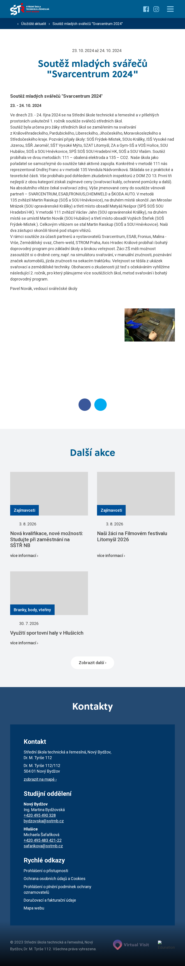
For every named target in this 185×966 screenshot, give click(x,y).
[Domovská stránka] (30, 9)
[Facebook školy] (146, 9)
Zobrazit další (91, 662)
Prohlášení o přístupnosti (46, 870)
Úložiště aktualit (34, 24)
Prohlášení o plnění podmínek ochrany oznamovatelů (57, 889)
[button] (170, 9)
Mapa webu (34, 908)
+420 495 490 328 (40, 815)
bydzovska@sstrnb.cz (44, 821)
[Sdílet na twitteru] (100, 404)
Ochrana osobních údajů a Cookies (55, 878)
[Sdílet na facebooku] (85, 404)
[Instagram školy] (156, 9)
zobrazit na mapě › (40, 779)
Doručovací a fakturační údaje (50, 900)
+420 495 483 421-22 (43, 840)
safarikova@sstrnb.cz (43, 846)
